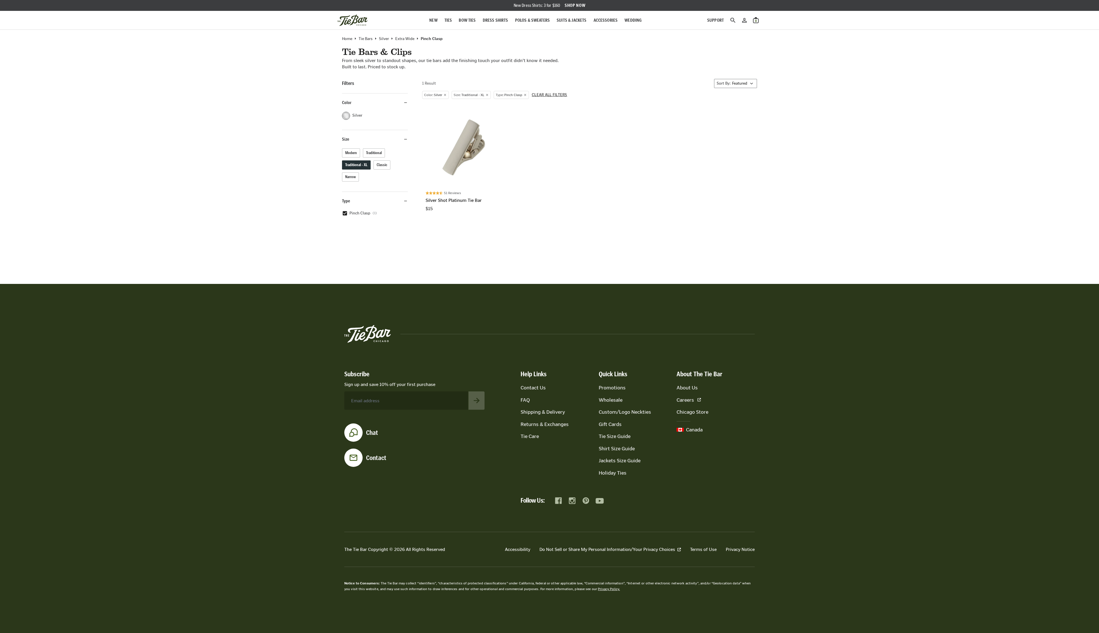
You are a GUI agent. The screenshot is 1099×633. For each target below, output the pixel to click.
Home (347, 39)
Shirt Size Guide (617, 448)
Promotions (612, 388)
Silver (384, 39)
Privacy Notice (740, 549)
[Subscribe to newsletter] (477, 400)
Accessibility (517, 549)
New (433, 20)
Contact (376, 457)
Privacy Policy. (609, 589)
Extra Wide (404, 39)
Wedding (633, 20)
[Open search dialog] (733, 20)
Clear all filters (549, 95)
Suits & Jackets (571, 20)
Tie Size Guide (614, 436)
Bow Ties (467, 20)
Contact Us (533, 388)
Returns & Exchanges (545, 424)
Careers (685, 400)
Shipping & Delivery (543, 412)
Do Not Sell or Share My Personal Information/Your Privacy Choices (607, 549)
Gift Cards (610, 424)
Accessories (606, 20)
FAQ (525, 400)
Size (345, 139)
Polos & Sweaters (532, 20)
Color (346, 102)
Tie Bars (366, 39)
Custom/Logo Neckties (625, 412)
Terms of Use (703, 549)
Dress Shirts (495, 20)
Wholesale (610, 400)
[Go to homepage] (352, 20)
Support (715, 20)
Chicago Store (692, 412)
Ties (448, 20)
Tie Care (530, 436)
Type (346, 201)
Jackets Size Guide (620, 460)
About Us (687, 388)
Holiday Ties (612, 473)
